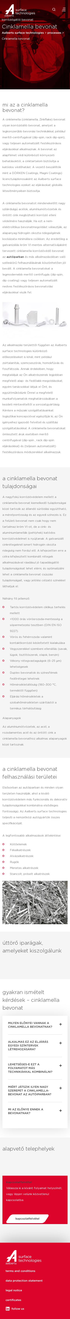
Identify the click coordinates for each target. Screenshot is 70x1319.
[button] (35, 1025)
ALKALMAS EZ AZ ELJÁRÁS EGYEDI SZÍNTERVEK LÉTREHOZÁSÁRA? (28, 1046)
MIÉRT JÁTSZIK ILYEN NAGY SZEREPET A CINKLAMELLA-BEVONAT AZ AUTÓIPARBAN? (29, 1091)
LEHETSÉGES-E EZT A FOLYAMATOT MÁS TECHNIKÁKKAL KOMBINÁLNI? (30, 1068)
